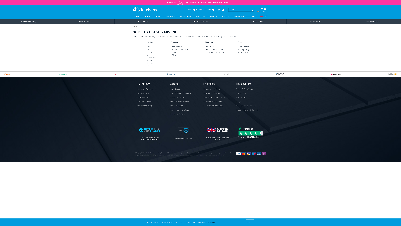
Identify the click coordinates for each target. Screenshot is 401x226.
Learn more (210, 222)
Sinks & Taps (185, 16)
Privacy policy (243, 49)
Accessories (239, 16)
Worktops (200, 16)
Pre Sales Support (144, 101)
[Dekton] (171, 74)
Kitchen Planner (258, 21)
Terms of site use (245, 47)
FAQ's (173, 55)
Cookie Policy (241, 97)
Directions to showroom (181, 49)
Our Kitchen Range (145, 106)
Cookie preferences (246, 52)
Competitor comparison (214, 52)
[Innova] (280, 74)
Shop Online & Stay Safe (246, 106)
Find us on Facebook (212, 89)
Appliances (170, 16)
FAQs (238, 101)
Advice (252, 16)
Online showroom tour (214, 49)
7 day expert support (372, 21)
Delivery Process (144, 93)
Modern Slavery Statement (247, 110)
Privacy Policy (241, 93)
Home (135, 27)
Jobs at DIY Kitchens (178, 114)
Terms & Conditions (244, 89)
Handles (213, 16)
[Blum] (7, 74)
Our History (175, 89)
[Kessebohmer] (63, 74)
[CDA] (226, 74)
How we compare (85, 21)
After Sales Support (145, 97)
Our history (209, 47)
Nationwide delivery (28, 21)
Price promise (315, 21)
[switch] (258, 11)
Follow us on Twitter (211, 93)
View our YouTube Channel (214, 97)
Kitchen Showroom (178, 97)
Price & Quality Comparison (181, 93)
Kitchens (136, 16)
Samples (225, 16)
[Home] (145, 9)
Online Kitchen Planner (179, 101)
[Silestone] (336, 74)
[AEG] (117, 74)
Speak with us (176, 47)
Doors (158, 16)
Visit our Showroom (200, 21)
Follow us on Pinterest (212, 101)
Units (147, 16)
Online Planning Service (179, 106)
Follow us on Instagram (213, 106)
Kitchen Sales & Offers (179, 110)
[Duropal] (392, 74)
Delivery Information (145, 89)
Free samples (143, 21)
